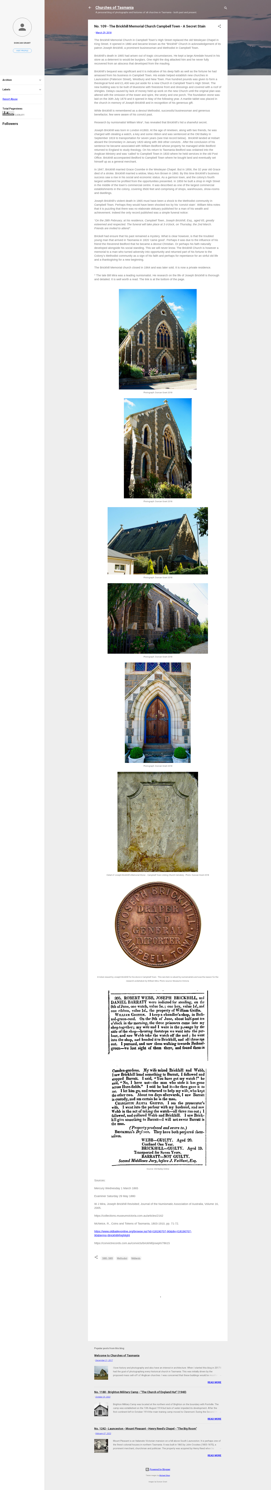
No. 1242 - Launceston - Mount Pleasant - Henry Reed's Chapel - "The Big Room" (145, 1428)
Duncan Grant (22, 43)
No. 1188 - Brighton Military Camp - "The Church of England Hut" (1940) (140, 1392)
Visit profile (22, 51)
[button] (219, 26)
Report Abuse (10, 99)
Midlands (136, 1258)
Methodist (122, 1258)
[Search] (226, 8)
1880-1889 (107, 1258)
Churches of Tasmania (115, 7)
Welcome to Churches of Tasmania (116, 1355)
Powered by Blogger (159, 1469)
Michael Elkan (164, 1475)
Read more (214, 1382)
